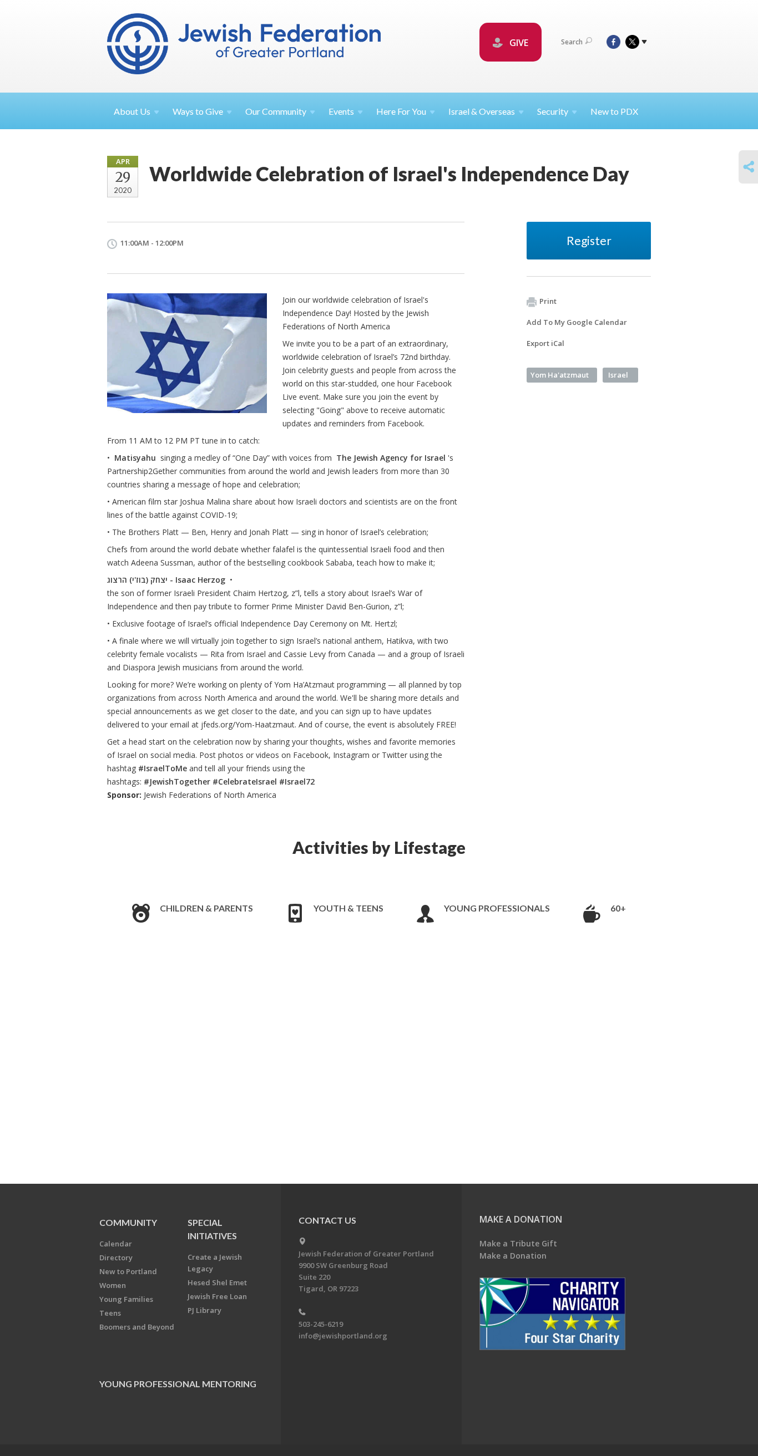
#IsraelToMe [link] (162, 768)
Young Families (126, 1299)
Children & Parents (206, 908)
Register (589, 240)
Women (112, 1285)
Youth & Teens (348, 908)
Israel (618, 375)
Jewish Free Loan (217, 1296)
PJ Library (204, 1310)
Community (128, 1222)
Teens (110, 1313)
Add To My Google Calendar (577, 322)
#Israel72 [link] (297, 781)
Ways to (198, 111)
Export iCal (545, 343)
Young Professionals (497, 908)
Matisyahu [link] (135, 457)
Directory (116, 1257)
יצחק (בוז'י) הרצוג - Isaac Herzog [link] (166, 579)
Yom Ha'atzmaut (559, 375)
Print (548, 301)
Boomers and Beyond (136, 1327)
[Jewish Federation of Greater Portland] (245, 45)
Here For (401, 111)
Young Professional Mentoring (177, 1383)
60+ (618, 908)
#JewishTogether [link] (177, 781)
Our (275, 111)
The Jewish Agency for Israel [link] (391, 457)
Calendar (115, 1244)
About (132, 111)
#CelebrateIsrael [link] (245, 781)
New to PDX (614, 111)
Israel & (481, 111)
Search (572, 42)
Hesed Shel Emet (217, 1282)
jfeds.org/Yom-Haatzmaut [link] (248, 724)
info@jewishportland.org (343, 1336)
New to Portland (128, 1271)
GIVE (517, 42)
